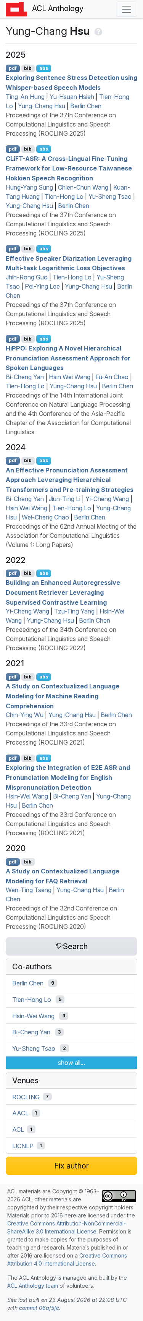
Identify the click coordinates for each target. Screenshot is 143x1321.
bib (28, 68)
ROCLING (26, 1096)
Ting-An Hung (25, 97)
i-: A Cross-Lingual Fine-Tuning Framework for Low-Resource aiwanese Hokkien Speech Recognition (69, 168)
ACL (18, 1129)
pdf (13, 68)
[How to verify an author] (97, 30)
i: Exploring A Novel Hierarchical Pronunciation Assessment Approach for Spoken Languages (68, 358)
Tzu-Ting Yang (74, 611)
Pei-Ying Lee (42, 286)
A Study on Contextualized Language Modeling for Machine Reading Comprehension (62, 695)
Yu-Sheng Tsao (110, 196)
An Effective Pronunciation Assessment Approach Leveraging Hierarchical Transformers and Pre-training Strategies (69, 479)
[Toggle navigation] (126, 9)
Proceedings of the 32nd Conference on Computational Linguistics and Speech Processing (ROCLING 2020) (61, 917)
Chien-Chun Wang (83, 187)
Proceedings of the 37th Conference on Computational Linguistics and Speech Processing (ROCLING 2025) (61, 124)
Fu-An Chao (112, 377)
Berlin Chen (85, 106)
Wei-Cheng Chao (45, 517)
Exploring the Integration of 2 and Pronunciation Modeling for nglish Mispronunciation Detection (68, 777)
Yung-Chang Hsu (41, 106)
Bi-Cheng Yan (25, 377)
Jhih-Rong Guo (27, 277)
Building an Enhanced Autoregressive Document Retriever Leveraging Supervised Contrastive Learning (63, 592)
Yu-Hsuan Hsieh (72, 97)
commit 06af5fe (39, 1308)
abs (43, 68)
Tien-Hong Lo (64, 196)
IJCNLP (23, 1145)
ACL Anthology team (32, 1285)
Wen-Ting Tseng (28, 890)
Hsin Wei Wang (69, 377)
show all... (71, 1062)
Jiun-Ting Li (64, 499)
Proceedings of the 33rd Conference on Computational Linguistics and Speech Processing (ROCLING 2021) (61, 733)
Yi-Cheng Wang (107, 499)
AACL (20, 1113)
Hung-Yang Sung (29, 187)
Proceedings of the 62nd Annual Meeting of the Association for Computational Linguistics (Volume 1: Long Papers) (71, 536)
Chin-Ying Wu (24, 715)
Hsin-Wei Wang (27, 796)
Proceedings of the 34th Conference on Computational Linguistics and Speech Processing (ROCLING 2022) (61, 639)
